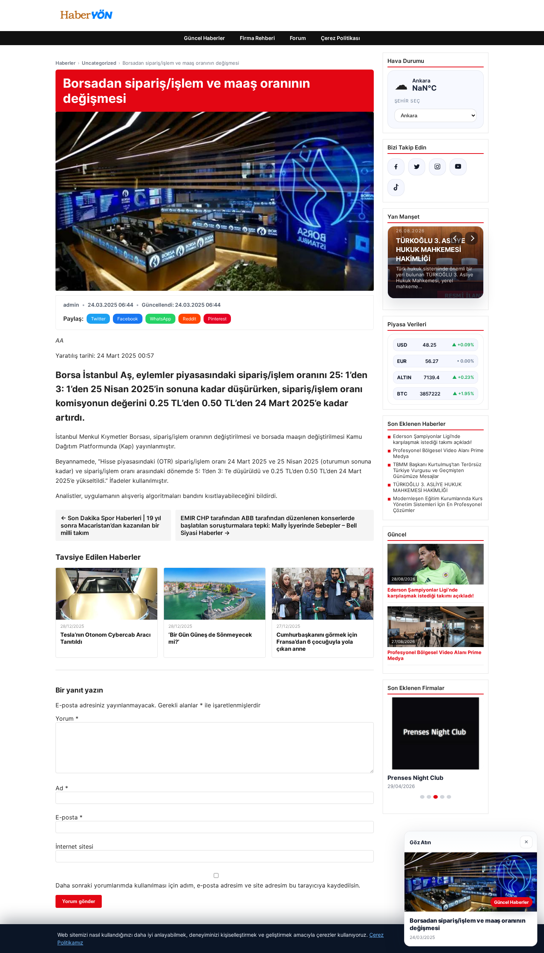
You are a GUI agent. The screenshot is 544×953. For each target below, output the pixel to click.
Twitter (98, 318)
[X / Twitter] (416, 166)
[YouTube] (458, 166)
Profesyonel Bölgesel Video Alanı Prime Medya (438, 453)
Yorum (67, 718)
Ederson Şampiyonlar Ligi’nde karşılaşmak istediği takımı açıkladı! (432, 439)
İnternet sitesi (74, 846)
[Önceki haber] (456, 238)
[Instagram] (437, 166)
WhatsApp (160, 318)
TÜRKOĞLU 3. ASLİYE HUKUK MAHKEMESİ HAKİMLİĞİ (427, 487)
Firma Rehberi (257, 38)
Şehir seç (407, 101)
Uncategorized (99, 63)
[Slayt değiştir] (422, 797)
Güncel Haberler (204, 38)
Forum (298, 38)
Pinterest (217, 318)
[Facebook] (395, 166)
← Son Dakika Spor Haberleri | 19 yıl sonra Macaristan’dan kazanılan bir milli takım (111, 525)
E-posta (69, 817)
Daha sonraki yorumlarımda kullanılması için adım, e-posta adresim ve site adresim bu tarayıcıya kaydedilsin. (208, 885)
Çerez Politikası (340, 38)
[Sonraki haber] (471, 238)
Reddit (189, 318)
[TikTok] (395, 187)
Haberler (65, 63)
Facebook (127, 318)
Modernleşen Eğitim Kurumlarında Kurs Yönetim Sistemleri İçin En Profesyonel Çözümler (438, 504)
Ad (62, 788)
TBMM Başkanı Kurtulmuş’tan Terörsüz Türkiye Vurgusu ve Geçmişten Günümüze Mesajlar (437, 470)
